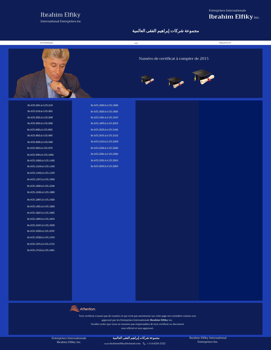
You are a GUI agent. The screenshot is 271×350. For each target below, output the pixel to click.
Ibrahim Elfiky (60, 15)
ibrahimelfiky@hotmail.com (125, 344)
